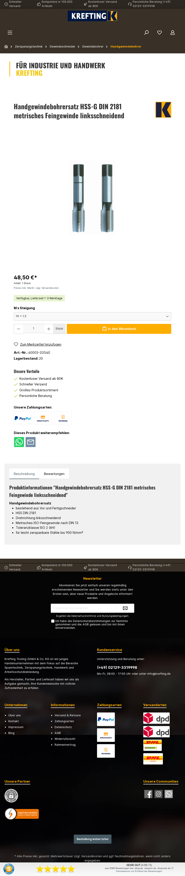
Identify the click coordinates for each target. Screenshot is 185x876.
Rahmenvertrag (65, 744)
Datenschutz (63, 727)
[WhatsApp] (169, 794)
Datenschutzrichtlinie (83, 616)
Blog (11, 733)
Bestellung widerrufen (93, 839)
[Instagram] (158, 794)
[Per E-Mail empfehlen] (30, 442)
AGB (86, 624)
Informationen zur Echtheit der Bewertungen (139, 871)
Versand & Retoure (68, 715)
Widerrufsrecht (65, 739)
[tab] (24, 473)
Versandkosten (91, 856)
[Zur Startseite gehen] (92, 16)
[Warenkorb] (181, 26)
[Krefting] (163, 112)
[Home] (6, 46)
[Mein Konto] (172, 33)
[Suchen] (146, 33)
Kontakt (13, 721)
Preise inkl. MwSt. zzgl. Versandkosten (36, 288)
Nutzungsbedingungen (115, 616)
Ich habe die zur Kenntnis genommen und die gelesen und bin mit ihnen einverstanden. (91, 624)
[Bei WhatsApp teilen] (19, 442)
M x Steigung (24, 308)
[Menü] (10, 33)
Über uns (14, 715)
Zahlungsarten (64, 721)
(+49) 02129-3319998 (117, 667)
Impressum (15, 727)
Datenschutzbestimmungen (91, 621)
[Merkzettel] (159, 33)
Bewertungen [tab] (54, 474)
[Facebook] (148, 794)
